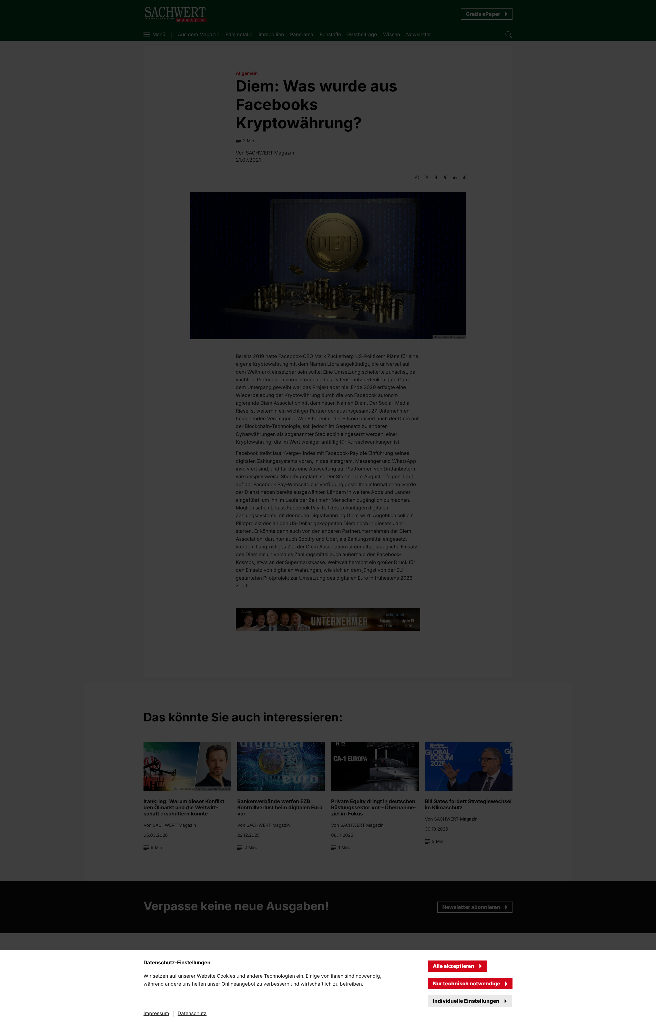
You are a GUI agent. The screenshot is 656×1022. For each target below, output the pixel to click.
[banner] (328, 511)
